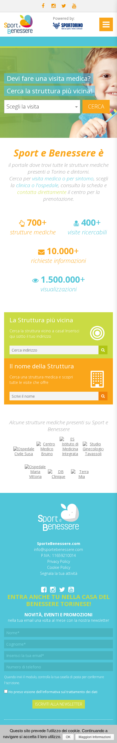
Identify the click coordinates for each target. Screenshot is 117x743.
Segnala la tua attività (58, 573)
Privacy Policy (58, 561)
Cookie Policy (58, 567)
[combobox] (42, 106)
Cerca (96, 106)
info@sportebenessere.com (58, 549)
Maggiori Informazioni (95, 737)
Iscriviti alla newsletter (58, 704)
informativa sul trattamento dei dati (69, 692)
